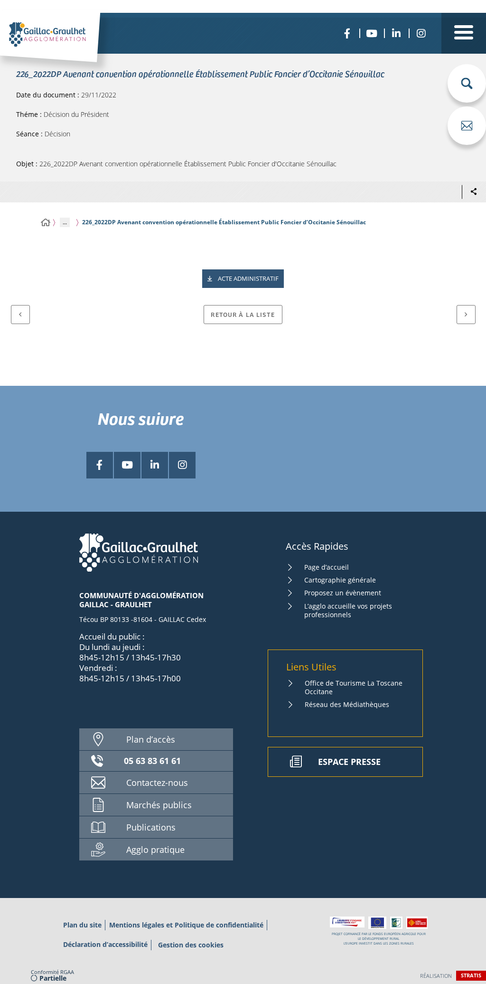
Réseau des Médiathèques (347, 704)
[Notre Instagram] (421, 33)
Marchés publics (159, 805)
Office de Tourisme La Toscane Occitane (353, 687)
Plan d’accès (150, 739)
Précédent (20, 314)
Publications (151, 827)
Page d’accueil (326, 567)
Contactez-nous (157, 782)
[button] (467, 83)
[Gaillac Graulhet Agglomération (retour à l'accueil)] (63, 46)
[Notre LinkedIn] (396, 33)
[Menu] (463, 33)
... (65, 222)
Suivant (466, 314)
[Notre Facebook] (347, 33)
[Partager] (474, 192)
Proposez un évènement (342, 592)
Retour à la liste (243, 314)
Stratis (471, 975)
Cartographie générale (340, 579)
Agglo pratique (155, 849)
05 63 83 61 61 (152, 760)
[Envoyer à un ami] (467, 125)
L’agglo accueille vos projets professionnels (348, 610)
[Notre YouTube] (371, 33)
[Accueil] (45, 222)
